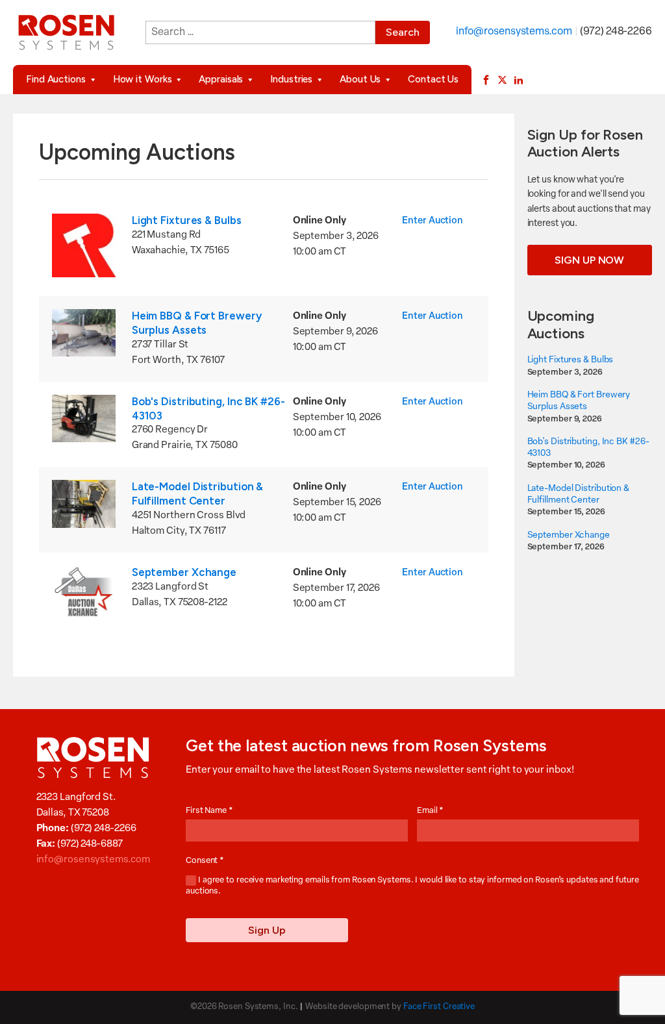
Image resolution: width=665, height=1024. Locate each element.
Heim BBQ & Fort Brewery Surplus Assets (197, 322)
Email (430, 810)
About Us (360, 79)
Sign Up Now (589, 260)
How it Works (142, 79)
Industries (291, 79)
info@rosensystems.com (514, 32)
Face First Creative (439, 1007)
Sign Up (267, 930)
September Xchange (184, 572)
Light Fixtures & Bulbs (187, 220)
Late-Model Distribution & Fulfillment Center (198, 493)
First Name (209, 810)
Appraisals (221, 79)
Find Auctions (56, 79)
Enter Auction (432, 221)
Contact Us (433, 79)
